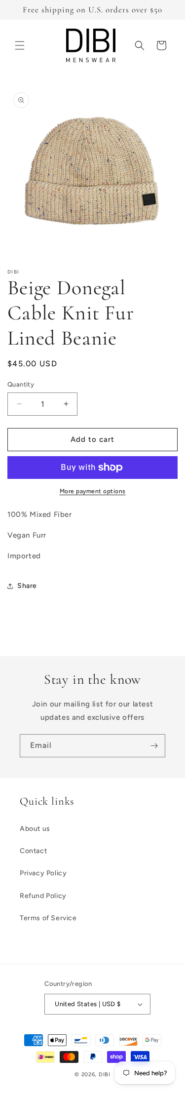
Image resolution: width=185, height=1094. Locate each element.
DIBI (105, 1074)
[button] (20, 45)
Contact (33, 851)
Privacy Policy (43, 873)
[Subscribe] (154, 745)
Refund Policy (43, 896)
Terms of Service (48, 918)
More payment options (93, 491)
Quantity (20, 384)
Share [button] (27, 586)
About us (35, 828)
